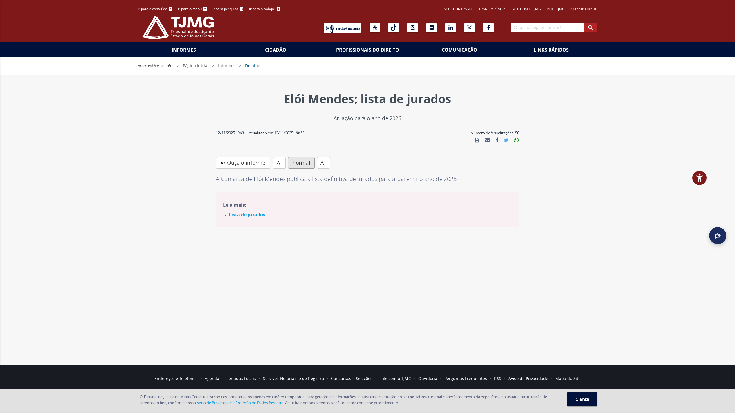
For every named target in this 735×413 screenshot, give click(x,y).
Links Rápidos (551, 50)
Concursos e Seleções (351, 378)
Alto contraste (458, 9)
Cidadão (275, 50)
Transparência (492, 9)
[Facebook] (488, 27)
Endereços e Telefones (176, 378)
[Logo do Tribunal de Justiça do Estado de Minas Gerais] (179, 30)
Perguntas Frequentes (465, 378)
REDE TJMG (556, 9)
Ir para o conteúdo (154, 9)
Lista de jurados (247, 214)
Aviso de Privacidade (528, 378)
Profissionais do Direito (367, 50)
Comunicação (459, 50)
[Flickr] (431, 27)
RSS (497, 378)
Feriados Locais (241, 378)
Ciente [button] (582, 399)
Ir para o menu (192, 9)
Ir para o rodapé (264, 9)
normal (301, 162)
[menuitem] (155, 9)
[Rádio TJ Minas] (342, 28)
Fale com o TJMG (526, 9)
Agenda (212, 378)
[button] (717, 235)
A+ (323, 162)
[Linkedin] (450, 27)
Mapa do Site (568, 378)
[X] (469, 27)
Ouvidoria (427, 378)
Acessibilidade (583, 9)
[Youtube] (375, 27)
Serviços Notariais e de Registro (293, 378)
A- (279, 162)
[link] (477, 140)
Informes (184, 50)
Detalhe (252, 65)
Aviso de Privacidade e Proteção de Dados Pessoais (240, 402)
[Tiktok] (393, 27)
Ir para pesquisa (227, 9)
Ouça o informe (246, 162)
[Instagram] (412, 27)
